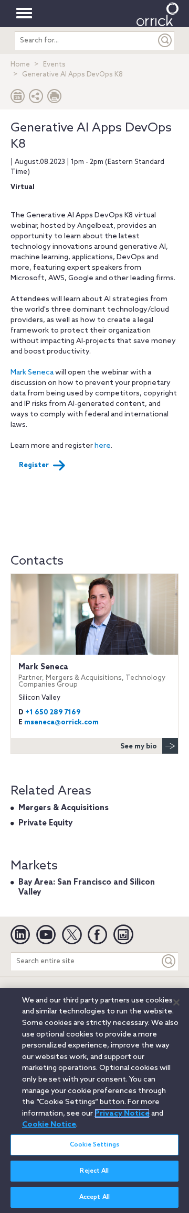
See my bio (138, 747)
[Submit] (165, 40)
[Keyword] (169, 961)
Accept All (94, 1197)
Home (20, 65)
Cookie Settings (94, 1145)
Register (34, 465)
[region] (94, 1100)
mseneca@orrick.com (61, 722)
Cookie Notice (49, 1124)
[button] (36, 98)
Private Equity (45, 823)
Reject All (94, 1171)
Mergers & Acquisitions (63, 808)
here (102, 446)
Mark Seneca (32, 372)
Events (54, 65)
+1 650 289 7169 (52, 712)
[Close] (176, 1002)
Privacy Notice (122, 1113)
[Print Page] (54, 98)
